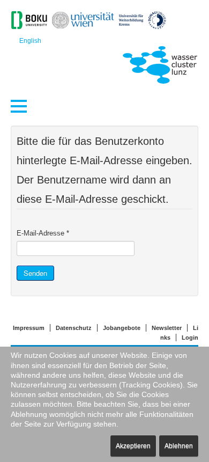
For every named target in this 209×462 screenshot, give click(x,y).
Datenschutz (74, 328)
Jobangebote (121, 328)
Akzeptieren (133, 446)
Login (190, 337)
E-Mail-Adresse (43, 233)
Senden (35, 273)
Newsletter (167, 328)
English (30, 41)
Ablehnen (179, 446)
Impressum (28, 328)
